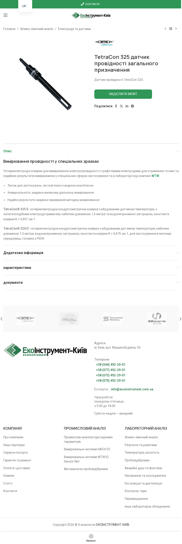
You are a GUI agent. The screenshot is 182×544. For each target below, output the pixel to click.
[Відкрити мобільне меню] (5, 15)
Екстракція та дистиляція (143, 483)
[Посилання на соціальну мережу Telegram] (132, 106)
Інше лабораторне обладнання (147, 506)
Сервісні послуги (15, 452)
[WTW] (25, 319)
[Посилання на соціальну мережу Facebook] (116, 106)
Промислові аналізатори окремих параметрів (88, 439)
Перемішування (136, 498)
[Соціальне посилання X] (121, 106)
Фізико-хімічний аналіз (36, 29)
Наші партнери (14, 445)
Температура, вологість (142, 452)
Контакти (10, 491)
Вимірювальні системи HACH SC (87, 449)
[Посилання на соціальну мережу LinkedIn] (127, 106)
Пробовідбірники (137, 460)
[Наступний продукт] (176, 29)
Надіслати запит (123, 94)
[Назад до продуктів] (170, 29)
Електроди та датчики (74, 29)
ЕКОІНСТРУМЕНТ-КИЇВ (112, 524)
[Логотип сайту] (91, 15)
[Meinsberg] (113, 319)
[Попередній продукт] (165, 29)
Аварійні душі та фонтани (143, 468)
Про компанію (13, 437)
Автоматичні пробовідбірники (86, 469)
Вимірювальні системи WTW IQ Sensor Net (86, 459)
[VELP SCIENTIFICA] (69, 319)
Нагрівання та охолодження (145, 475)
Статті (7, 483)
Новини (8, 475)
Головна (9, 29)
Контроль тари (135, 491)
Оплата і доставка (16, 468)
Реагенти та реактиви (141, 445)
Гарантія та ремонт (17, 460)
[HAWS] (157, 319)
